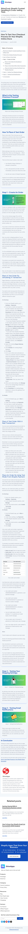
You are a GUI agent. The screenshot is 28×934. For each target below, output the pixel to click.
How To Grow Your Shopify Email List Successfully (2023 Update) (13, 825)
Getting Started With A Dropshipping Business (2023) (11, 807)
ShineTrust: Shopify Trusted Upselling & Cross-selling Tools (14, 51)
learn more (4, 817)
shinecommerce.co (14, 929)
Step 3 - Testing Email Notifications (11, 74)
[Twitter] (2, 922)
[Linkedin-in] (4, 922)
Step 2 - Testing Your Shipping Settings (12, 72)
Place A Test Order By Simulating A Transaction (13, 62)
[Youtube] (6, 922)
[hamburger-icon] (24, 2)
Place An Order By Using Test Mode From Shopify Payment (15, 68)
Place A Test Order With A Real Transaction (15, 65)
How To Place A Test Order (9, 57)
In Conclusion (6, 76)
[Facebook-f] (9, 922)
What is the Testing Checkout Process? (12, 55)
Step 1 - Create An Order (9, 59)
